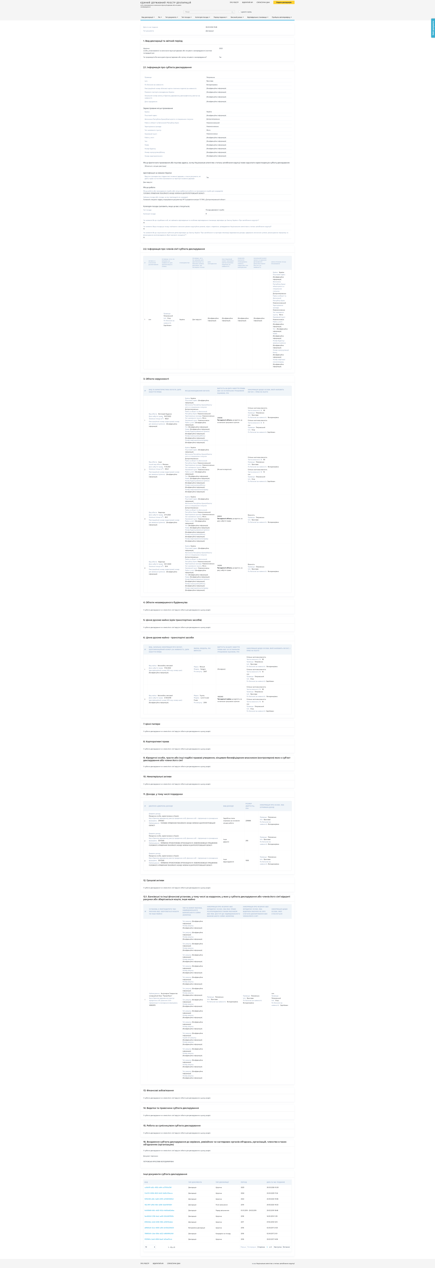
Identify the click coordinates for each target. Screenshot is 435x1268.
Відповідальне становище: (257, 17)
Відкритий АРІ (247, 2)
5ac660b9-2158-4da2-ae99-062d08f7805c (159, 1216)
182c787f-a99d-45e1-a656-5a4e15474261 (158, 1205)
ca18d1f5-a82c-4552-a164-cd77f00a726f (158, 1187)
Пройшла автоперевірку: (281, 17)
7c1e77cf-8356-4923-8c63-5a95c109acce (159, 1193)
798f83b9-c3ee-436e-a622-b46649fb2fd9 (159, 1233)
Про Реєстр (234, 2)
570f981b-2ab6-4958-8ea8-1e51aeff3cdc (158, 1239)
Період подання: (220, 17)
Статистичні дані (263, 2)
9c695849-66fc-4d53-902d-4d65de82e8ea (159, 1210)
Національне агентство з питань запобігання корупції (275, 1263)
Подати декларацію (284, 2)
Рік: (159, 17)
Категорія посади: (202, 17)
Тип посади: (186, 17)
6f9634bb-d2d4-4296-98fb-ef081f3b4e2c (159, 1222)
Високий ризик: (236, 17)
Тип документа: (171, 17)
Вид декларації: (147, 17)
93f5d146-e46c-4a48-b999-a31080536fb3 (159, 1199)
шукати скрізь (246, 12)
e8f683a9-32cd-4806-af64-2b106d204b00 (159, 1228)
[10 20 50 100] (150, 1247)
